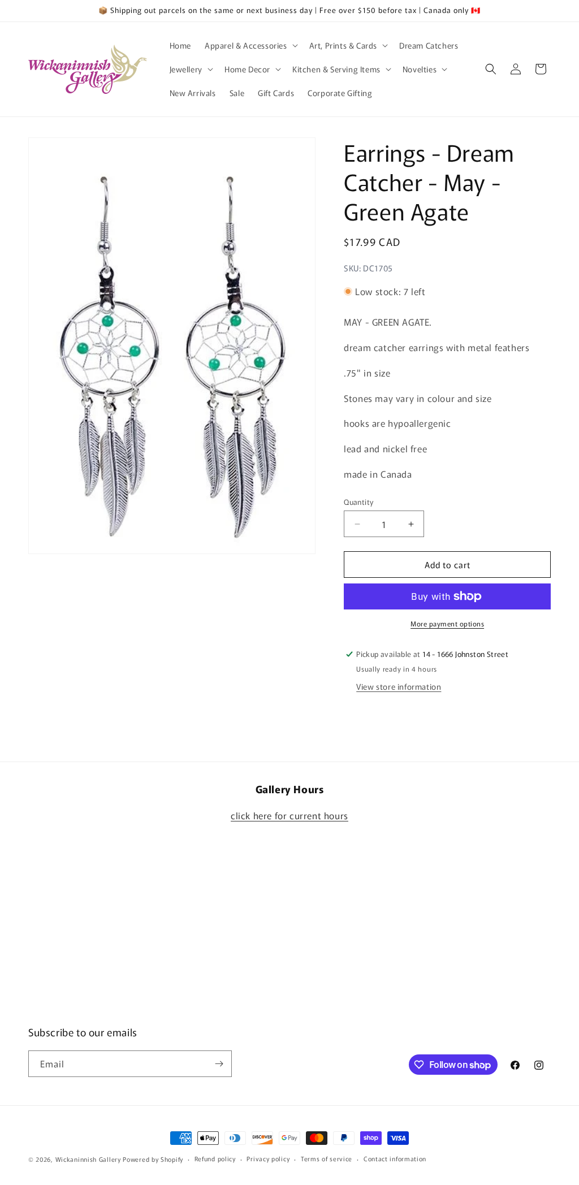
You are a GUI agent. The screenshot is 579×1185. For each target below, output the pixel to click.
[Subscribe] (218, 1063)
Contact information (395, 1158)
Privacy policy (268, 1158)
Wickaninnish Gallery (88, 1159)
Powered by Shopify (153, 1159)
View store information (398, 686)
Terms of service (326, 1158)
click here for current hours (289, 815)
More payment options (447, 623)
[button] (250, 45)
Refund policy (215, 1158)
